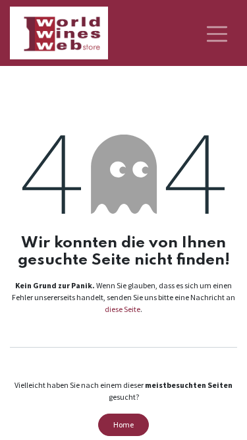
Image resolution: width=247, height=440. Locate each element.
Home (123, 424)
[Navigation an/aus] (217, 33)
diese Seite (122, 309)
